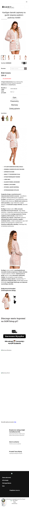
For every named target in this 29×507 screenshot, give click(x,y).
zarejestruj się (12, 84)
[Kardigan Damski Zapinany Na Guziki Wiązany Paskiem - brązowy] (3, 118)
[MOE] (24, 63)
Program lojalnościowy (7, 81)
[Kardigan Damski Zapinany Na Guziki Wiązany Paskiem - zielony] (7, 118)
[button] (14, 477)
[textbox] (17, 68)
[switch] (3, 505)
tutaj (15, 422)
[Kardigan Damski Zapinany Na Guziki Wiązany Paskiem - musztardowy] (11, 118)
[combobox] (18, 68)
